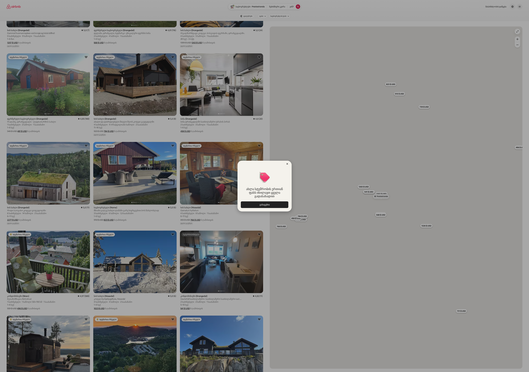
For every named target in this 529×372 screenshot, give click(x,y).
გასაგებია (264, 204)
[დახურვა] (287, 164)
